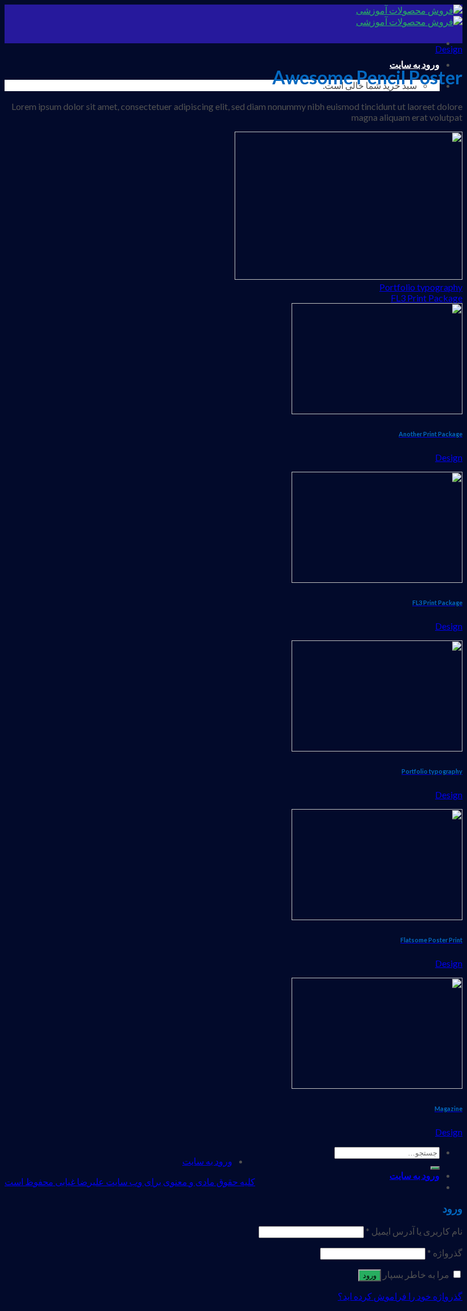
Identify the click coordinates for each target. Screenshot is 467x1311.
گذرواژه (444, 1252)
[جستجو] (435, 1168)
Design (448, 48)
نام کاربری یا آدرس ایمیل (414, 1231)
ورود (369, 1275)
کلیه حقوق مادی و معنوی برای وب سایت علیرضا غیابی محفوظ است (130, 1181)
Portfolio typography (420, 286)
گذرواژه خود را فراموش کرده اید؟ (400, 1295)
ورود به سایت (415, 64)
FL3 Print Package (426, 297)
